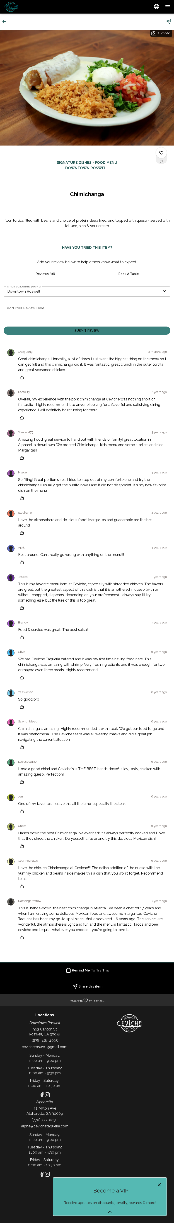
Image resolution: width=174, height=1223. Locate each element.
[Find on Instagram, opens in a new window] (47, 1095)
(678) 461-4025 (45, 1040)
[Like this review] (23, 377)
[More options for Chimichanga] (161, 152)
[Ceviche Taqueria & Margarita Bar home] (23, 6)
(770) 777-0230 (45, 1120)
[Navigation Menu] (168, 7)
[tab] (45, 273)
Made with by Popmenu (53, 1000)
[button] (5, 21)
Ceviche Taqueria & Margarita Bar (129, 1023)
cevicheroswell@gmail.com (45, 1047)
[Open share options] (169, 21)
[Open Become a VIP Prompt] (110, 1212)
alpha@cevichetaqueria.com (44, 1126)
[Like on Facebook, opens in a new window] (42, 1095)
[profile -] (156, 6)
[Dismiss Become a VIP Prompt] (159, 1184)
